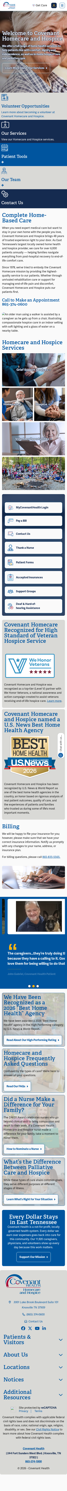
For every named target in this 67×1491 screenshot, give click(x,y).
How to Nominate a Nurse (23, 1149)
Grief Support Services (32, 370)
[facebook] (23, 1329)
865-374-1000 (33, 1461)
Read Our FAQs (16, 1086)
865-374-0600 (14, 304)
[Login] (54, 5)
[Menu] (62, 5)
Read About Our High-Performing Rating (31, 1040)
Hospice (42, 404)
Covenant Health (33, 1448)
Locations (16, 1367)
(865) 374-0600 (35, 1314)
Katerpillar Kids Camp (32, 473)
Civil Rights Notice (47, 1429)
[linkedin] (44, 1329)
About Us (15, 1354)
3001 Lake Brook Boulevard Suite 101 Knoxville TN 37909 (35, 1305)
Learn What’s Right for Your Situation (30, 1199)
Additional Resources (17, 1395)
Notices (13, 1379)
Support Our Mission (32, 1257)
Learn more (54, 701)
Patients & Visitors (17, 1339)
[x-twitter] (30, 1329)
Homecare (11, 404)
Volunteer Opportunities (32, 439)
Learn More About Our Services (24, 68)
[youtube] (37, 1329)
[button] (29, 986)
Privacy (23, 1411)
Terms (38, 1411)
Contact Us (36, 1321)
